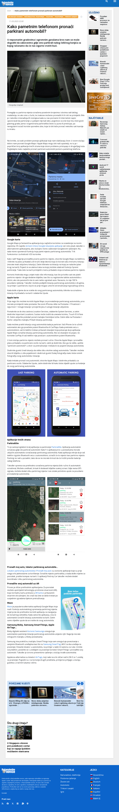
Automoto (64, 785)
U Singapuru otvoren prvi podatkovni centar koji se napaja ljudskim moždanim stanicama (18, 747)
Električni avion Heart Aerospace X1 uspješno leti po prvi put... (104, 217)
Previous (78, 683)
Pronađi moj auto (44, 571)
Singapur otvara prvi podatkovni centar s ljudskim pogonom (104, 51)
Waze (9, 606)
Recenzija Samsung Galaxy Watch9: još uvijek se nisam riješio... (104, 128)
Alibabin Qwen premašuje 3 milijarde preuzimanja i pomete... (105, 233)
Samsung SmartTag (52, 644)
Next (82, 683)
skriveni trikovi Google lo (36, 246)
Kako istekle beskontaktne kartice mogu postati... (104, 156)
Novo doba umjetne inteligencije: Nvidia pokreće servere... (40, 703)
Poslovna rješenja (68, 778)
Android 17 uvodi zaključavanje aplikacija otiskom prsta (105, 170)
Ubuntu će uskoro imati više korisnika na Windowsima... (104, 185)
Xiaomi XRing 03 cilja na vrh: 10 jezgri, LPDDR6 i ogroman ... (19, 703)
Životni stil (64, 781)
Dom (9, 11)
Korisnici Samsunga (35, 631)
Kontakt (4, 793)
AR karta (39, 593)
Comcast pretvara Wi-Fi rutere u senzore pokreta (104, 143)
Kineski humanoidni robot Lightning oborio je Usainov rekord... (65, 703)
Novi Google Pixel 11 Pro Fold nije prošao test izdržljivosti (105, 83)
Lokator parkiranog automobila (21, 571)
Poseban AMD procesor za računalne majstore (104, 20)
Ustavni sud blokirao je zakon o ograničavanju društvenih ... (104, 262)
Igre (62, 791)
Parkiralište (56, 447)
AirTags (39, 657)
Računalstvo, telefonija (70, 775)
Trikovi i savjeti (67, 788)
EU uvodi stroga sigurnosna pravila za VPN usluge (104, 248)
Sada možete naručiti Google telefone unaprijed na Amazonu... (105, 200)
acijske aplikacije (55, 246)
